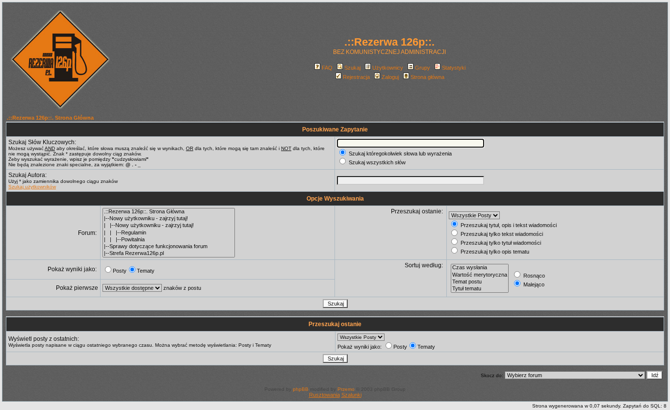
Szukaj (352, 68)
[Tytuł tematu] (479, 288)
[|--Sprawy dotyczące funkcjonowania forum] (168, 246)
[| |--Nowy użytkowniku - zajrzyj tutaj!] (168, 225)
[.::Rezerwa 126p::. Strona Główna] (168, 211)
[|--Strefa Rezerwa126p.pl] (168, 253)
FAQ (327, 68)
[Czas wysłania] (479, 267)
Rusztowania (324, 395)
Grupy (422, 68)
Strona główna (427, 77)
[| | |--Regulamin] (168, 233)
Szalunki (351, 395)
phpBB (301, 389)
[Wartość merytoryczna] (479, 275)
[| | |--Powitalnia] (168, 239)
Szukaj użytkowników (32, 186)
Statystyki (453, 68)
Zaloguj (390, 77)
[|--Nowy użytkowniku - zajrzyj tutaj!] (168, 218)
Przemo (346, 389)
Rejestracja (356, 77)
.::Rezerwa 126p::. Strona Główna (50, 118)
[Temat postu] (479, 282)
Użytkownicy (387, 68)
